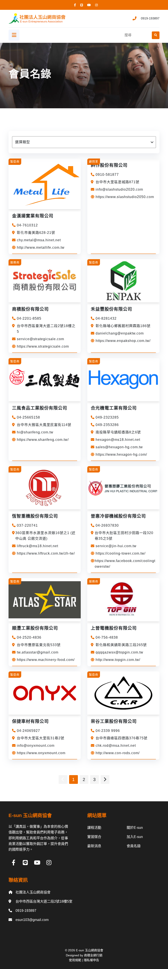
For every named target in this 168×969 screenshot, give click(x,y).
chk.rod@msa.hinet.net (116, 745)
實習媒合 (94, 837)
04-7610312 (27, 225)
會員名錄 (134, 846)
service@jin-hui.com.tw (116, 546)
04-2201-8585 (29, 318)
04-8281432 (106, 318)
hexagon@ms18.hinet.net (118, 439)
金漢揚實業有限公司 (32, 216)
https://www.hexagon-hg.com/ (121, 454)
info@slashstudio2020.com (119, 189)
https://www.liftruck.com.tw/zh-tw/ (46, 553)
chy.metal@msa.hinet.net (39, 240)
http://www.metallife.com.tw (41, 247)
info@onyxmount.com (35, 745)
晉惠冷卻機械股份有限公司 (118, 516)
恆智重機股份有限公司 (35, 516)
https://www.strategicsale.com (43, 346)
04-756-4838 (107, 637)
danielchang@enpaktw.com (120, 333)
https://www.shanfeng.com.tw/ (43, 439)
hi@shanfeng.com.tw (35, 432)
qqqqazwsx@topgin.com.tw (119, 652)
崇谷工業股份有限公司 (114, 721)
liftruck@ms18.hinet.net (37, 546)
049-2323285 (107, 417)
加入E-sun (135, 837)
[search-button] (155, 35)
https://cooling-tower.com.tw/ (120, 553)
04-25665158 (28, 417)
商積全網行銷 (93, 955)
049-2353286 (107, 425)
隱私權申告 (91, 960)
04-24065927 (28, 731)
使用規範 (75, 960)
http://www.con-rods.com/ (118, 753)
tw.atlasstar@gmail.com (37, 652)
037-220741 (27, 525)
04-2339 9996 (108, 731)
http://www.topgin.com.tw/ (118, 660)
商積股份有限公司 (30, 309)
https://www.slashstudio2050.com (125, 197)
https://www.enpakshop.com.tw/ (123, 341)
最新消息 (94, 846)
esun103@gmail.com (32, 920)
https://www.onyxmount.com (41, 753)
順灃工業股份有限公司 (35, 628)
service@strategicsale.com (40, 339)
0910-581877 (107, 174)
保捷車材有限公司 (30, 721)
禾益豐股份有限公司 (111, 309)
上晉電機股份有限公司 (114, 628)
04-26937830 (107, 525)
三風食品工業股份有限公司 (39, 408)
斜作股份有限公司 (109, 165)
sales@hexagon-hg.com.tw (119, 447)
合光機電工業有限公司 (114, 408)
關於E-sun (135, 827)
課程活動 (94, 827)
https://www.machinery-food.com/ (46, 660)
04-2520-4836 (29, 637)
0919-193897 (150, 18)
